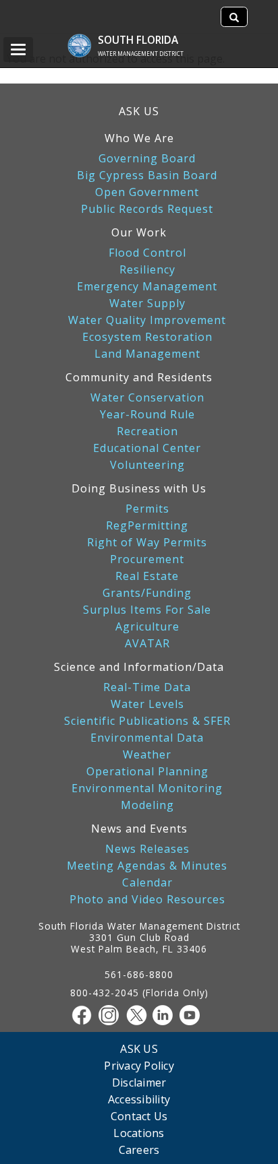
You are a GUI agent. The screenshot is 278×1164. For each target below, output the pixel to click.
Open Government (147, 192)
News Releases (147, 849)
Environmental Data (147, 738)
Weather (147, 755)
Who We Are (139, 138)
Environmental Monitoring (147, 788)
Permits (147, 509)
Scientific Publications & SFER (147, 721)
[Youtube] (192, 1015)
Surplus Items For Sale (147, 610)
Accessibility (139, 1099)
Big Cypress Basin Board (147, 175)
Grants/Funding (147, 593)
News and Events (139, 828)
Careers (139, 1149)
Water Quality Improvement (147, 320)
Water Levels (147, 704)
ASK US (139, 111)
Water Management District (141, 53)
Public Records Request (147, 209)
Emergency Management (147, 287)
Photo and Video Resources (147, 900)
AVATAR (147, 644)
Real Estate (147, 576)
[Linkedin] (165, 1015)
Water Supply (147, 303)
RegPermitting (147, 526)
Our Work (139, 232)
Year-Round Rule (147, 415)
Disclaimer (139, 1082)
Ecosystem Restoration (147, 337)
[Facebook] (85, 1015)
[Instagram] (112, 1015)
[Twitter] (139, 1015)
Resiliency (147, 270)
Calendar (147, 883)
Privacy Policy (139, 1065)
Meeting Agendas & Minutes (147, 866)
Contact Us (139, 1116)
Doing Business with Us (139, 488)
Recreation (147, 431)
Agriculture (147, 627)
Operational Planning (147, 772)
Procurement (147, 559)
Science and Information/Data (139, 666)
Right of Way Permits (147, 543)
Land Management (147, 354)
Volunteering (147, 465)
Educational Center (147, 448)
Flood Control (147, 253)
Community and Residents (139, 377)
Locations (138, 1133)
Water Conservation (147, 398)
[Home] (86, 39)
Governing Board (147, 159)
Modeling (147, 805)
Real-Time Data (147, 687)
